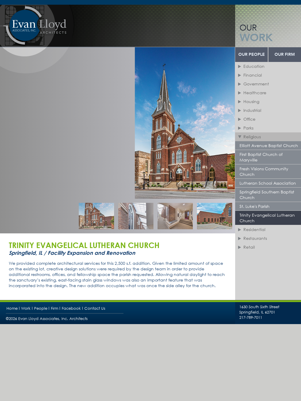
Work (26, 308)
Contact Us (94, 308)
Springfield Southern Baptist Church (267, 194)
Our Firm (285, 55)
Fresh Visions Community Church (264, 171)
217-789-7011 (250, 317)
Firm (54, 308)
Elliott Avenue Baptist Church (269, 145)
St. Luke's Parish (255, 206)
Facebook (71, 308)
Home (12, 308)
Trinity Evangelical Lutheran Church (267, 217)
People (40, 308)
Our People (251, 55)
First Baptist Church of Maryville (261, 157)
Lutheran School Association (268, 183)
